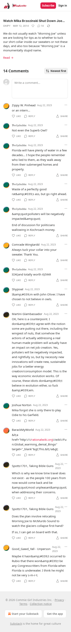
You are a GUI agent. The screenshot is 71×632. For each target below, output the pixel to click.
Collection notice (41, 604)
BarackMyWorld (23, 430)
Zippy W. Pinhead (24, 105)
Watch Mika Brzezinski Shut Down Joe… (34, 21)
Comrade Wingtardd (25, 244)
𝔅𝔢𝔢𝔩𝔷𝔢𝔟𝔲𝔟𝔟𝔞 (19, 125)
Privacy (59, 600)
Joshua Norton (21, 405)
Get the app (55, 614)
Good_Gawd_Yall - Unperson (31, 549)
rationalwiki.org (42, 439)
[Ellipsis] (66, 105)
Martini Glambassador (27, 314)
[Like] (33, 26)
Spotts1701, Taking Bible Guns (32, 466)
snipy (7, 25)
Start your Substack (25, 614)
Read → (8, 57)
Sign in (62, 5)
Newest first (58, 71)
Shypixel (17, 289)
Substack (16, 623)
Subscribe (48, 5)
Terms (23, 604)
